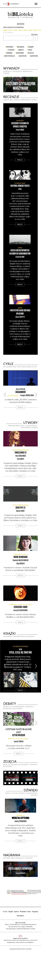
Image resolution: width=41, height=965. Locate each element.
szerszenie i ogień (20, 607)
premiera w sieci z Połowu (21, 604)
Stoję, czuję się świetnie (20, 652)
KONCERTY (20, 815)
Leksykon (22, 56)
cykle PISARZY (13, 396)
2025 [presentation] (10, 30)
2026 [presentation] (5, 30)
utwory (11, 50)
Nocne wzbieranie (21, 557)
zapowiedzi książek (20, 450)
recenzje (20, 47)
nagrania (20, 53)
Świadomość (20, 392)
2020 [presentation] (35, 30)
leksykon (34, 56)
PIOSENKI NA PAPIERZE (20, 646)
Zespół (10, 912)
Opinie (16, 912)
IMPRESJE (20, 121)
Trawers (29, 780)
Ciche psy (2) (20, 507)
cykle (30, 50)
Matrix (20, 389)
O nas (5, 912)
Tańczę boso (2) (21, 452)
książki (31, 47)
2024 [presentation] (15, 30)
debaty (21, 50)
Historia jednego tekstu (20, 186)
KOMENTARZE (20, 183)
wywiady (9, 47)
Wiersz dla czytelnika (20, 818)
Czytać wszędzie (18, 735)
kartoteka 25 (9, 56)
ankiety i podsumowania (18, 739)
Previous (10, 84)
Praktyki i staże (25, 912)
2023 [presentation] (20, 30)
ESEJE (20, 248)
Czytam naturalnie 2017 (19, 731)
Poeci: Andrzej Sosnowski (20, 868)
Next (30, 84)
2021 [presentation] (30, 30)
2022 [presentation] (25, 30)
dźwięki (9, 53)
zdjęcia (31, 53)
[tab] (5, 30)
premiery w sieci (20, 554)
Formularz (20, 916)
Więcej (20, 160)
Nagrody (35, 912)
